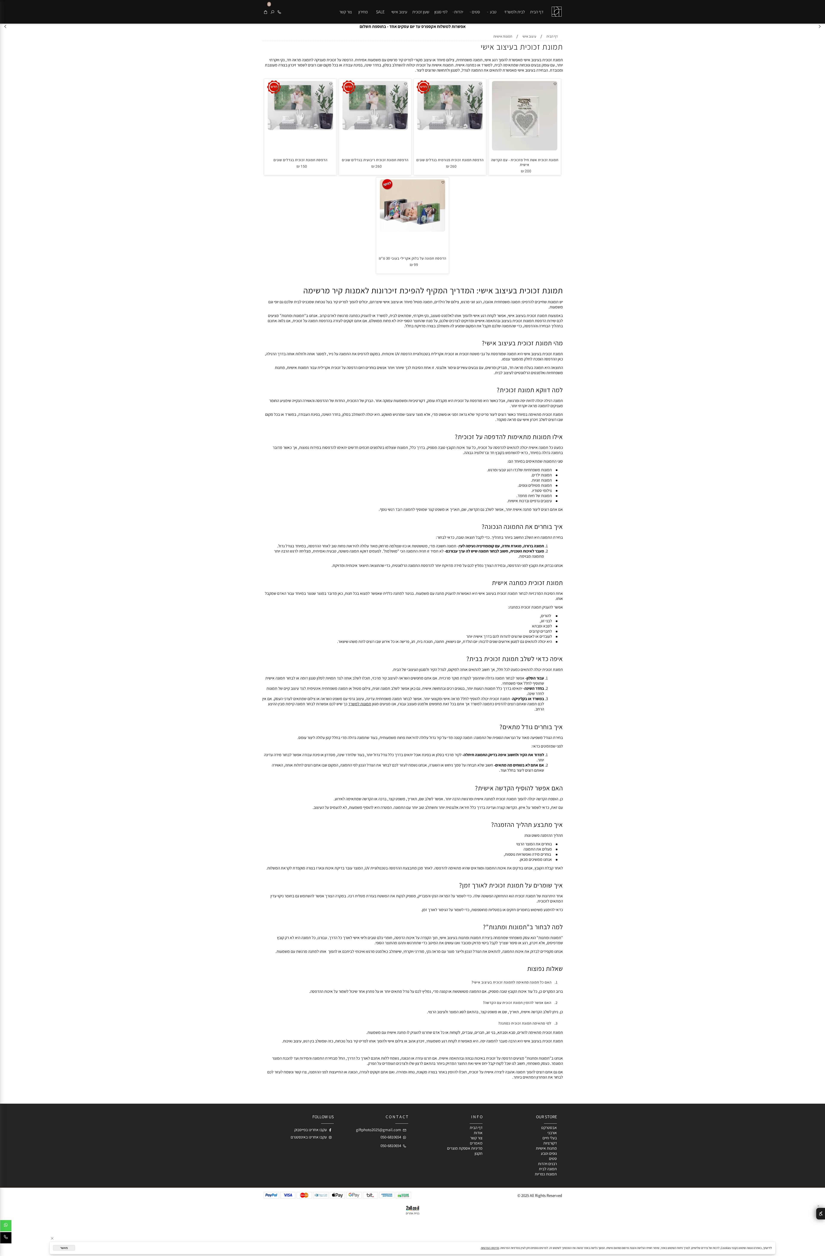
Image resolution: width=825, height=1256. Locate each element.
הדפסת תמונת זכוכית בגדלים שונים (300, 160)
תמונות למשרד (359, 703)
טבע (493, 12)
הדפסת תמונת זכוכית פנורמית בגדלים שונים (450, 160)
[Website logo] (556, 8)
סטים (476, 12)
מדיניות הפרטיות (490, 1248)
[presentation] (5, 26)
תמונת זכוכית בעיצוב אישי (522, 46)
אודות (478, 1132)
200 (528, 171)
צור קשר (345, 12)
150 (304, 166)
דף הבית (537, 12)
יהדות (458, 12)
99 (416, 265)
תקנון (479, 1153)
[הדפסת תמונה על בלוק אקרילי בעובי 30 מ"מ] (412, 230)
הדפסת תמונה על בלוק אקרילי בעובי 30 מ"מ (412, 258)
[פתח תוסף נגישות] (820, 1213)
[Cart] (265, 12)
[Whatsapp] (5, 1226)
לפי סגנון (441, 12)
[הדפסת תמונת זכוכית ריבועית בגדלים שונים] (375, 128)
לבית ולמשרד (514, 12)
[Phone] (279, 12)
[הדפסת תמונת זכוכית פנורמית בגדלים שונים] (450, 128)
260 (453, 166)
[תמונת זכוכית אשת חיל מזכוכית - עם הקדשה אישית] (524, 148)
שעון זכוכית (420, 12)
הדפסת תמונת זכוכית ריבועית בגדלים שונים (375, 160)
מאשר (64, 1248)
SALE (380, 12)
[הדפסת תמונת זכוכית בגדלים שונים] (300, 128)
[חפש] (272, 12)
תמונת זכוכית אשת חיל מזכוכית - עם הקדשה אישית (524, 162)
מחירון (363, 12)
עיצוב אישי (399, 12)
